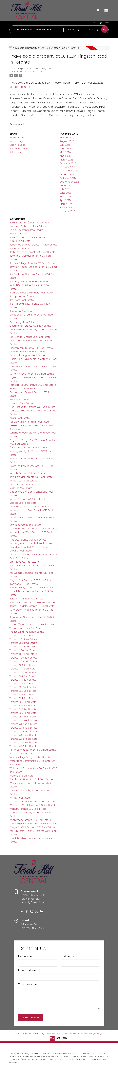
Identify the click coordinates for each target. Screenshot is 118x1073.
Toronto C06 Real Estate (23, 650)
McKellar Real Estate (20, 488)
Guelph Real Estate (20, 399)
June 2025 (66, 192)
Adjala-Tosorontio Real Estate (26, 230)
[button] (22, 911)
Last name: (68, 956)
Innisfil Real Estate (19, 418)
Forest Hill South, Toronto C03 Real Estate (32, 385)
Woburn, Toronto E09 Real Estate (27, 809)
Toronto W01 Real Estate (23, 720)
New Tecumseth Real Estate (25, 525)
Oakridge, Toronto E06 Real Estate (28, 547)
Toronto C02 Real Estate (23, 639)
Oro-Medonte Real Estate (24, 561)
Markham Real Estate (21, 484)
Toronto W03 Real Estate (23, 727)
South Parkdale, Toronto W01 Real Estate (32, 602)
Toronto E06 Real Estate (23, 705)
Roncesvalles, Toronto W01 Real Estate (31, 587)
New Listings (16, 141)
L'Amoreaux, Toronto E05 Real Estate (29, 447)
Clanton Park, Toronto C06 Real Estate (31, 348)
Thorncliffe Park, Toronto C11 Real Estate (31, 624)
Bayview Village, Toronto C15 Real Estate (32, 263)
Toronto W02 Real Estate (23, 724)
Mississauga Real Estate (23, 503)
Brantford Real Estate (21, 300)
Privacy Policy (62, 1033)
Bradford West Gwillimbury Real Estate (31, 292)
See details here (19, 87)
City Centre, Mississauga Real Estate (30, 337)
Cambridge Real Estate (22, 322)
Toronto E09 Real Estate (23, 713)
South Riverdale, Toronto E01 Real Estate (32, 606)
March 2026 (66, 159)
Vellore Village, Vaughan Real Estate (30, 757)
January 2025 (67, 211)
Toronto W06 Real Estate (23, 738)
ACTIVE (95, 23)
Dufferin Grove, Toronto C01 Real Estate (31, 373)
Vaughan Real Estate (21, 753)
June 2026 (66, 148)
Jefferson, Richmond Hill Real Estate (29, 421)
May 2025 (65, 196)
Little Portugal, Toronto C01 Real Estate (31, 477)
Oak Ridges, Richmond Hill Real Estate (30, 543)
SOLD (107, 23)
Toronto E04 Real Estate (22, 698)
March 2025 (66, 204)
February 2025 (68, 207)
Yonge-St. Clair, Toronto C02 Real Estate (32, 827)
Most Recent (67, 137)
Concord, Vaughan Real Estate (27, 355)
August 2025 (67, 185)
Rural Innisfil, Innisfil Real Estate (26, 598)
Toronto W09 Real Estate (23, 746)
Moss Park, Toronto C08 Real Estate (29, 506)
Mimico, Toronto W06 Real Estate (27, 499)
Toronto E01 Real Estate (22, 687)
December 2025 (69, 170)
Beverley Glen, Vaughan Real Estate (29, 281)
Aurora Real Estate (20, 241)
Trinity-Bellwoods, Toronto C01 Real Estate (32, 749)
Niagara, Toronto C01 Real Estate (27, 539)
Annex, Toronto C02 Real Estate (27, 237)
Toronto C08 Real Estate (23, 657)
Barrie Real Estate (19, 248)
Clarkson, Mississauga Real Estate (28, 351)
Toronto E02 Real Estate (30, 71)
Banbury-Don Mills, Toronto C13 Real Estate (33, 244)
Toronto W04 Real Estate (23, 731)
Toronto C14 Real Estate (22, 679)
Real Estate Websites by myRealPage (86, 1033)
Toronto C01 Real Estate (22, 635)
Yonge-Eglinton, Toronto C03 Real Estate (32, 823)
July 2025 (65, 189)
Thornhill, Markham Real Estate (26, 628)
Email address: (28, 970)
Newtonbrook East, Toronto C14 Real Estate (33, 528)
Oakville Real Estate (20, 550)
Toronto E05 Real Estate (23, 702)
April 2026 (65, 156)
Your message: (27, 984)
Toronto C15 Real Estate (22, 683)
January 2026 (67, 167)
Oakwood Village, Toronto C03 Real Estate (33, 554)
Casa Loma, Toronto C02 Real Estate (30, 325)
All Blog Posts (16, 137)
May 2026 (65, 152)
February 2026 (68, 163)
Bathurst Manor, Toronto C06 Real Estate (32, 252)
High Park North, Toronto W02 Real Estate (32, 407)
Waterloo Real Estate (21, 775)
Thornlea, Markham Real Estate (26, 631)
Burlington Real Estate (21, 311)
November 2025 (69, 174)
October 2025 (68, 178)
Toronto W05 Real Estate (23, 735)
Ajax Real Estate (18, 233)
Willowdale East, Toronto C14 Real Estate (32, 801)
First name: (25, 956)
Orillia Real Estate (19, 558)
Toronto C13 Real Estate (22, 676)
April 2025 (65, 200)
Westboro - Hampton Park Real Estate (31, 779)
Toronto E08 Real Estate (23, 709)
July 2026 (65, 145)
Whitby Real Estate (20, 797)
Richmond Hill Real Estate (23, 584)
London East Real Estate (23, 480)
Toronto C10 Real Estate (22, 665)
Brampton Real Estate (21, 296)
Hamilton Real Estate (21, 403)
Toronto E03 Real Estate (22, 694)
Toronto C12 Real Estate (22, 672)
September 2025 (69, 181)
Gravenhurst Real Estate (23, 388)
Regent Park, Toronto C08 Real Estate (30, 580)
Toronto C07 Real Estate (23, 654)
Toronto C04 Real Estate (23, 646)
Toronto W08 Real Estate (23, 742)
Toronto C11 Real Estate (22, 668)
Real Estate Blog (18, 148)
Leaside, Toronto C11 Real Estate (27, 473)
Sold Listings (16, 152)
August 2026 (67, 141)
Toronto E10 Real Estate (22, 716)
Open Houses (17, 145)
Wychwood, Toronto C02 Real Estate (30, 820)
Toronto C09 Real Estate (23, 661)
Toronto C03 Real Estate (23, 643)
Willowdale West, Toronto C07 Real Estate (33, 805)
